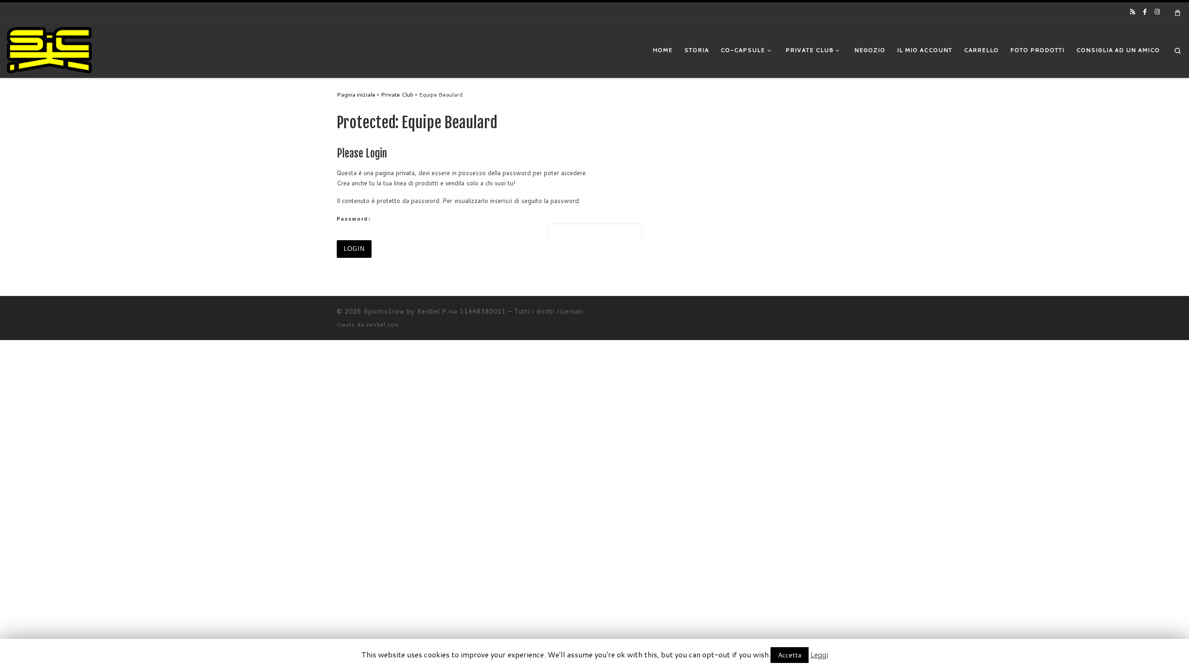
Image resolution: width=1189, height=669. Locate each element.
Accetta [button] (789, 655)
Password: (354, 219)
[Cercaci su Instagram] (1157, 11)
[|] (49, 49)
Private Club (397, 94)
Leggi (819, 654)
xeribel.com (382, 324)
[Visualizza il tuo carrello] (1178, 12)
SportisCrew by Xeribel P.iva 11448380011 (435, 311)
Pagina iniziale (356, 94)
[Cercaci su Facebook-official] (1145, 11)
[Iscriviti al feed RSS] (1132, 11)
